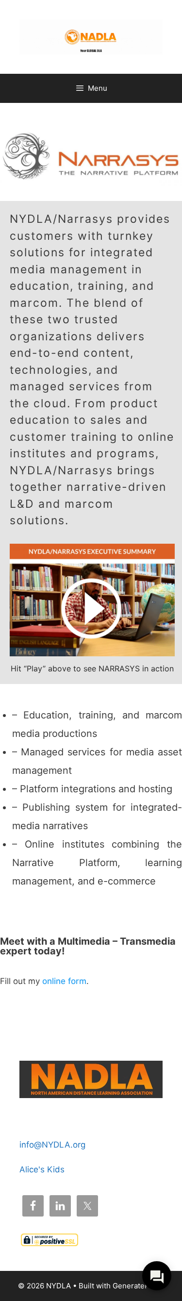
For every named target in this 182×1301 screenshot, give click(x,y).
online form (64, 981)
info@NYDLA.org (52, 1145)
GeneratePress (139, 1285)
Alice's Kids (42, 1169)
